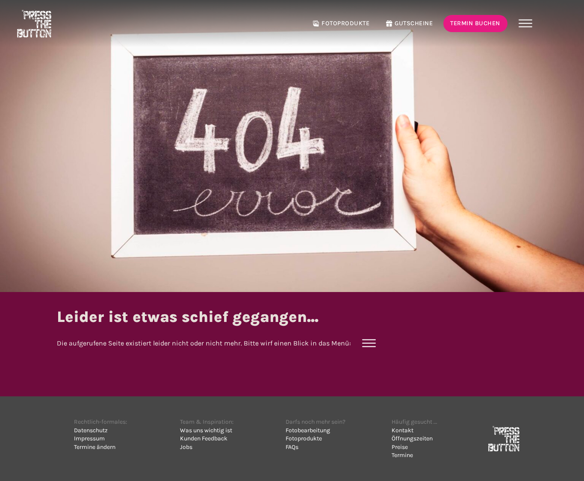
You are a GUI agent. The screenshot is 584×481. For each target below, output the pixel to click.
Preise (400, 447)
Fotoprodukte (345, 23)
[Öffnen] (525, 23)
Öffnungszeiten (412, 438)
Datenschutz (91, 430)
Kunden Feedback (203, 438)
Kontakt (402, 430)
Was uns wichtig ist (206, 430)
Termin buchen (475, 23)
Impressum (89, 438)
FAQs (292, 447)
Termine (402, 455)
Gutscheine (414, 23)
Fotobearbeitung (308, 430)
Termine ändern (94, 447)
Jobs (186, 447)
